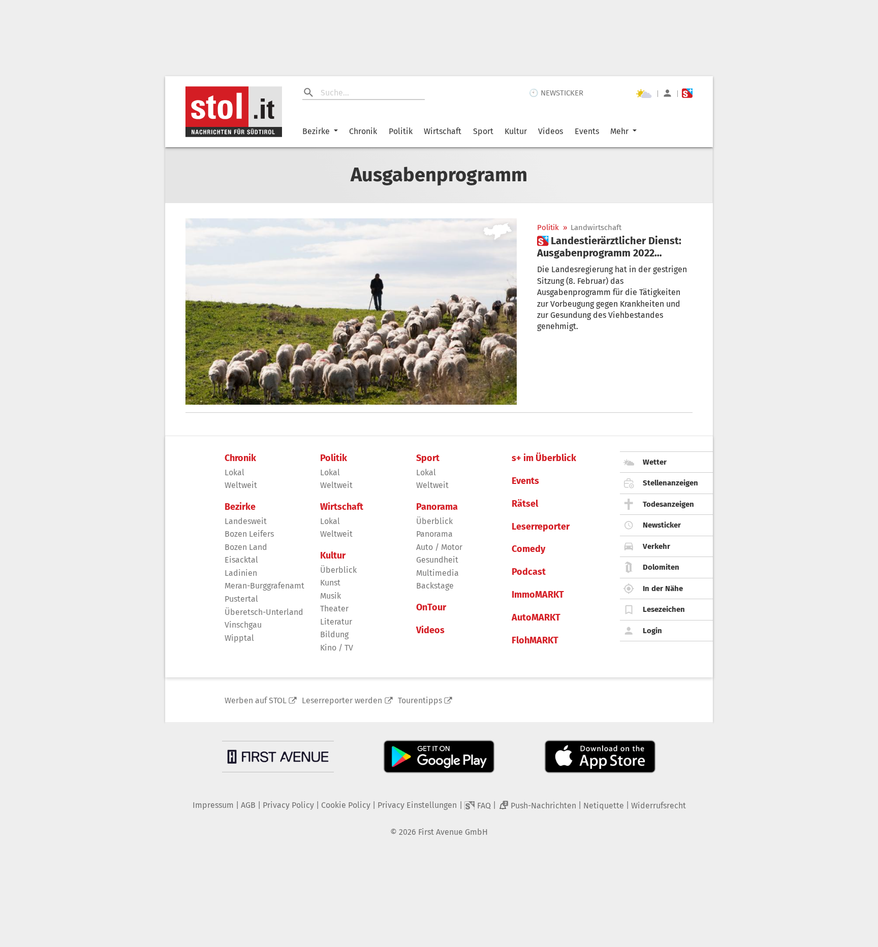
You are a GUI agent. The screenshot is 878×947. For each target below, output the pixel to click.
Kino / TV (336, 647)
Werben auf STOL (256, 700)
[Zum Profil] (667, 93)
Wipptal (239, 638)
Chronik (363, 131)
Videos (550, 131)
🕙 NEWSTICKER (556, 92)
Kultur (516, 131)
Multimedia (437, 573)
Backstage (435, 586)
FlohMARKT (535, 640)
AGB (248, 805)
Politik (401, 131)
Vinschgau (243, 625)
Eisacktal (241, 560)
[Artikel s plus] (351, 311)
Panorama (437, 507)
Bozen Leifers (249, 534)
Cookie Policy (345, 805)
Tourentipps (420, 700)
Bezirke (316, 131)
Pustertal (241, 599)
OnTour (431, 607)
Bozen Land (246, 547)
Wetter (655, 462)
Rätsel (525, 504)
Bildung (334, 634)
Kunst (330, 582)
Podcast (529, 572)
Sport (483, 131)
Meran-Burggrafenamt (264, 586)
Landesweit (246, 521)
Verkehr (656, 546)
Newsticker (662, 525)
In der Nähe (663, 588)
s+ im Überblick (544, 458)
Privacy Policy (288, 805)
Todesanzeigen (668, 504)
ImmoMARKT (538, 595)
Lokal (234, 472)
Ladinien (241, 573)
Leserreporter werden (342, 700)
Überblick (338, 570)
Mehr (619, 131)
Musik (330, 596)
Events (587, 131)
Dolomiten (661, 567)
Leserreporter (541, 526)
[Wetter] (644, 93)
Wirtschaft (442, 131)
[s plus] (687, 93)
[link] (615, 247)
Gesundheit (437, 560)
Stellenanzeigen (670, 482)
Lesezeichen (664, 609)
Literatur (336, 622)
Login (652, 630)
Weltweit (241, 485)
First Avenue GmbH (453, 832)
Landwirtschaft (596, 227)
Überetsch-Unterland (264, 612)
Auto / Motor (439, 547)
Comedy (528, 549)
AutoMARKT (536, 617)
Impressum (213, 805)
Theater (334, 608)
